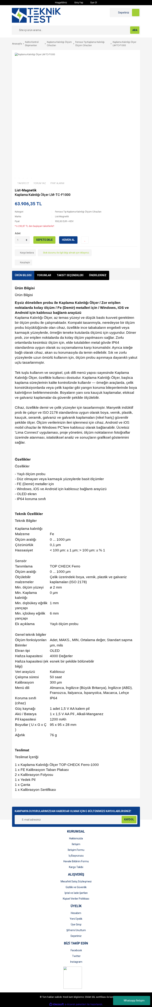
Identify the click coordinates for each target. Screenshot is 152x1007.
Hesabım (76, 913)
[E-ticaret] (75, 1004)
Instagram (76, 961)
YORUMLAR (44, 275)
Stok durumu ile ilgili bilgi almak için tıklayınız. (66, 252)
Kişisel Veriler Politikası (76, 898)
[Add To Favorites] (85, 240)
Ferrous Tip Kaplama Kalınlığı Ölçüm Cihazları (78, 211)
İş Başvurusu (76, 855)
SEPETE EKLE (44, 239)
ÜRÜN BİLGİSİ (23, 275)
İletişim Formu (76, 849)
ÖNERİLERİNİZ (97, 275)
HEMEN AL (68, 239)
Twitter (76, 956)
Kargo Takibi (76, 867)
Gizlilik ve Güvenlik (76, 887)
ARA (134, 30)
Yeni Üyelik (76, 918)
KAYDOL (129, 819)
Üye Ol (93, 2)
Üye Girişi (76, 924)
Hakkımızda (76, 838)
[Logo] (36, 15)
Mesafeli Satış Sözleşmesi (76, 881)
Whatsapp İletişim (134, 1000)
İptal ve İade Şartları (76, 892)
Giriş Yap (78, 2)
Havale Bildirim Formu (76, 861)
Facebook (76, 950)
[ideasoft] (56, 1004)
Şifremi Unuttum (76, 930)
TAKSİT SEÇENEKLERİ (70, 275)
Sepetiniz (76, 935)
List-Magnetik (26, 190)
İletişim (76, 844)
